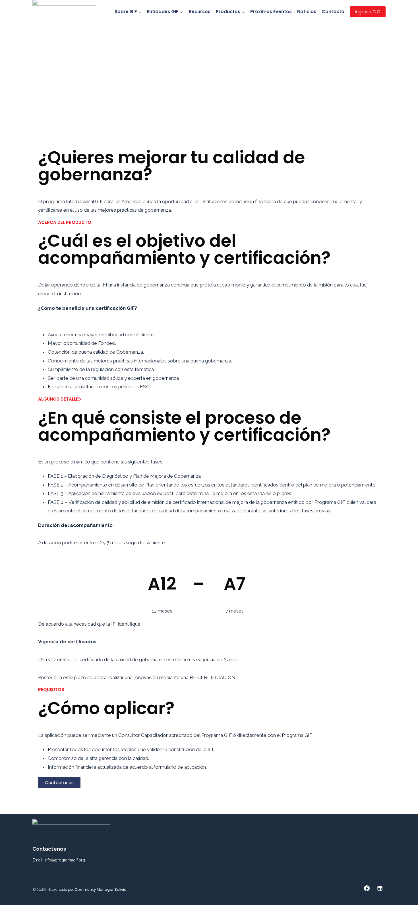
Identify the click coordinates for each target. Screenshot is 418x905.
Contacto (333, 11)
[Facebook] (367, 888)
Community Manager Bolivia (101, 889)
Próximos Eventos (271, 11)
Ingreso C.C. (368, 12)
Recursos (199, 11)
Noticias (306, 11)
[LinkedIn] (380, 888)
